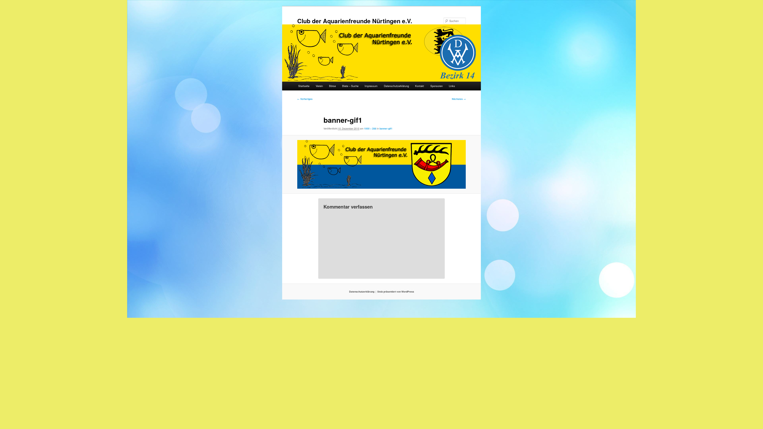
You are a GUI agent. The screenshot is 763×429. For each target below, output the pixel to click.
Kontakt (419, 86)
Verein (319, 86)
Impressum (371, 86)
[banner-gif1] (381, 164)
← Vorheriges (305, 99)
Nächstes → (459, 99)
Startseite (303, 86)
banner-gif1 (386, 128)
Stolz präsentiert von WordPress (395, 291)
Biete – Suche (350, 86)
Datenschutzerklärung (396, 86)
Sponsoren (436, 86)
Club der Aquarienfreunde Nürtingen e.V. (354, 20)
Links (452, 86)
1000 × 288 (370, 128)
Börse (332, 86)
